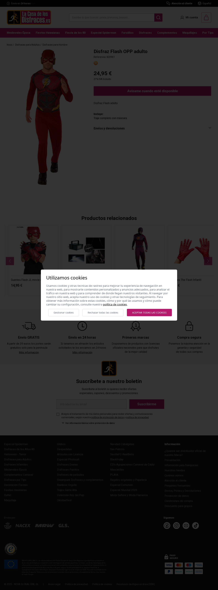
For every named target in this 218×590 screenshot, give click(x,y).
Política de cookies (115, 304)
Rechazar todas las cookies (103, 312)
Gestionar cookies (64, 312)
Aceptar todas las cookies (149, 312)
